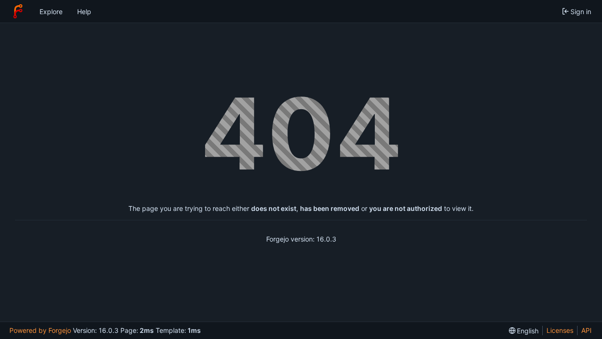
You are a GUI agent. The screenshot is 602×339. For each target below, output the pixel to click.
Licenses (560, 330)
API (586, 330)
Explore (51, 12)
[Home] (18, 11)
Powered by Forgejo (40, 330)
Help (84, 12)
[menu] (524, 331)
